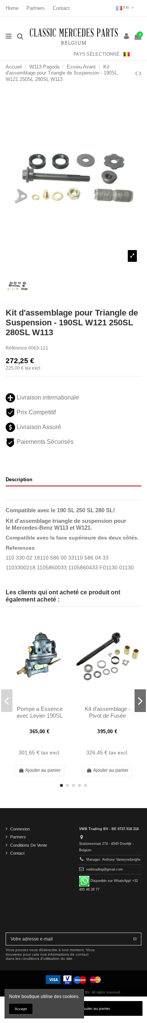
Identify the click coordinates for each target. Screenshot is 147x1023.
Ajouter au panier (95, 1008)
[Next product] (140, 73)
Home (13, 8)
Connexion (20, 829)
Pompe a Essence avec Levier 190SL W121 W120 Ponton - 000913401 (40, 719)
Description (19, 479)
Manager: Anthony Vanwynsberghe (113, 859)
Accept (21, 1009)
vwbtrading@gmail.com (104, 869)
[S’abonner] (135, 939)
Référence (16, 348)
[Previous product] (137, 73)
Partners (36, 8)
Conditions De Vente (28, 845)
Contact (61, 8)
